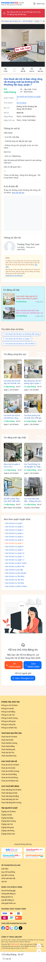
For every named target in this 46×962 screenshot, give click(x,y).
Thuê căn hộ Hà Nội (8, 768)
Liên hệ (4, 882)
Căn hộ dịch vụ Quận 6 (14, 540)
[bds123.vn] (11, 850)
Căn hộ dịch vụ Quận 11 (14, 556)
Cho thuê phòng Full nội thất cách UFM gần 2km (33, 416)
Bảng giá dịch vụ (7, 897)
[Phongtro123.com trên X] (16, 929)
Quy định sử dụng (7, 875)
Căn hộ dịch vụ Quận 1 (14, 523)
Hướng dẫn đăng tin (8, 894)
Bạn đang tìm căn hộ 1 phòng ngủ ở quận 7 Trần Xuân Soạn (33, 382)
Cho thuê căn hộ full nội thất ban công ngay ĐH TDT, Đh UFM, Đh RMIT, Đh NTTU (13, 416)
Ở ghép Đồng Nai (7, 827)
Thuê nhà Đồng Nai (8, 749)
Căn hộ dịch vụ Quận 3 (14, 530)
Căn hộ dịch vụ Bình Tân (14, 566)
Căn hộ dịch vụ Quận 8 (14, 546)
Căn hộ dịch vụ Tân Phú (14, 580)
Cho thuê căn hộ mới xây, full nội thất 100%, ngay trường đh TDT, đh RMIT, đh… (13, 382)
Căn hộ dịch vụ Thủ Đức (14, 583)
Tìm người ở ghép (9, 808)
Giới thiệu (4, 869)
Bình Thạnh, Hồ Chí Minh (12, 508)
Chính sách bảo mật (8, 878)
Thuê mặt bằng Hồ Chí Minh (11, 790)
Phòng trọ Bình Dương (9, 718)
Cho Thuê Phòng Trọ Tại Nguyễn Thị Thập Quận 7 (32, 465)
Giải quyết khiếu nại (8, 903)
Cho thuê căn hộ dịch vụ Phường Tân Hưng (22, 334)
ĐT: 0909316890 (15, 665)
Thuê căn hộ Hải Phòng (9, 777)
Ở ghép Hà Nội (6, 815)
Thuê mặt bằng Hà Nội (9, 793)
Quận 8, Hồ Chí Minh (11, 473)
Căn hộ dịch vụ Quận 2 (14, 526)
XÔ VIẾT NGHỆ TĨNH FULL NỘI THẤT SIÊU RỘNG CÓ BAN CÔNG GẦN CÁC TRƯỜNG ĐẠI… (12, 500)
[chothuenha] (34, 850)
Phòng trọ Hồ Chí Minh (9, 705)
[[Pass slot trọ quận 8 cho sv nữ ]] (13, 452)
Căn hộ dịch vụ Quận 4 (14, 533)
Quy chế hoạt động (8, 872)
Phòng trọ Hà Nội (7, 708)
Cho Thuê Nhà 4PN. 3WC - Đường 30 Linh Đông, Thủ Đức (32, 500)
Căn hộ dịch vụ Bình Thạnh (16, 563)
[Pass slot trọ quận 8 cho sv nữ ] (12, 465)
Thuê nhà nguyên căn (11, 733)
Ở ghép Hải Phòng (7, 831)
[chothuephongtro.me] (34, 855)
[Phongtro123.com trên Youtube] (7, 929)
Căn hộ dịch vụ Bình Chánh (16, 586)
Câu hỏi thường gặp (8, 891)
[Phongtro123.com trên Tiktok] (20, 929)
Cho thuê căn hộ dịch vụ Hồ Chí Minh (20, 343)
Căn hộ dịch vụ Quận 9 (14, 550)
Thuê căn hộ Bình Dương (10, 771)
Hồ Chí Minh (21, 103)
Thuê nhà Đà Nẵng (8, 746)
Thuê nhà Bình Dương (9, 743)
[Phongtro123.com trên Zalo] (12, 929)
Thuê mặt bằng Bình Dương (11, 802)
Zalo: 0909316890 (33, 665)
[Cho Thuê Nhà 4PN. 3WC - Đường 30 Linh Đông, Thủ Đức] (33, 486)
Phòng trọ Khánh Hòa (9, 728)
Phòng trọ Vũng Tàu (8, 724)
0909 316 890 (15, 944)
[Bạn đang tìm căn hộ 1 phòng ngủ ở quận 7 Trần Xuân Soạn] (33, 368)
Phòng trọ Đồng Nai (8, 721)
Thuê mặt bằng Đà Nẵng (10, 796)
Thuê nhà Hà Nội (7, 740)
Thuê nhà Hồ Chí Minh (9, 737)
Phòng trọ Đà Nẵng (8, 712)
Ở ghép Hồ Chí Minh (8, 811)
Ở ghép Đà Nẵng (7, 818)
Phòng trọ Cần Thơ (8, 715)
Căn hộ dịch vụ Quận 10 (14, 553)
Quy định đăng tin (7, 900)
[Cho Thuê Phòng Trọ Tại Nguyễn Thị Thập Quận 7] (33, 452)
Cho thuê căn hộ (9, 761)
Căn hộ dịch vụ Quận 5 (14, 536)
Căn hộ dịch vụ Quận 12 (14, 560)
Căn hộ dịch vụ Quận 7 (14, 543)
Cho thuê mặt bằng (10, 786)
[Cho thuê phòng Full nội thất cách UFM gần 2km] (33, 403)
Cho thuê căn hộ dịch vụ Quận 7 (18, 339)
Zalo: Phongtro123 (24, 678)
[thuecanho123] (11, 855)
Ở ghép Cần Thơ (7, 824)
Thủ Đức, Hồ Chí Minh (32, 508)
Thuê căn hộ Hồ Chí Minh (10, 765)
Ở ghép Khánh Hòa (8, 834)
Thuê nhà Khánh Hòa (8, 756)
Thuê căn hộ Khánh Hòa (9, 781)
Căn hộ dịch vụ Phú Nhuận (15, 573)
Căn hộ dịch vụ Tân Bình (14, 576)
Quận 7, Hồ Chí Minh (11, 390)
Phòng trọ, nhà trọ (10, 702)
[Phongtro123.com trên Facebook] (3, 929)
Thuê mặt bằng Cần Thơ (9, 799)
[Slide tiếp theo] (41, 44)
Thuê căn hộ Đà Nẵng (9, 774)
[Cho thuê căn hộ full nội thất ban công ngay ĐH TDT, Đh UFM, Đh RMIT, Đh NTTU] (13, 403)
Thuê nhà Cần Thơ (7, 752)
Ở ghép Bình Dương (8, 821)
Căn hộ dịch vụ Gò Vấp (14, 570)
